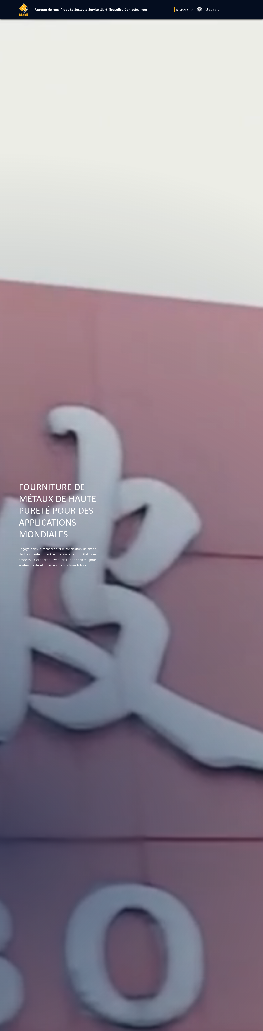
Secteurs (80, 9)
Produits (67, 9)
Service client (97, 9)
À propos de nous (47, 9)
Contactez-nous (136, 9)
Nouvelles (116, 9)
